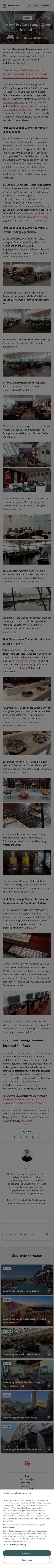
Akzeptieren (26, 1553)
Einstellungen (27, 1560)
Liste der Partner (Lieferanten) (14, 1544)
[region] (27, 1527)
